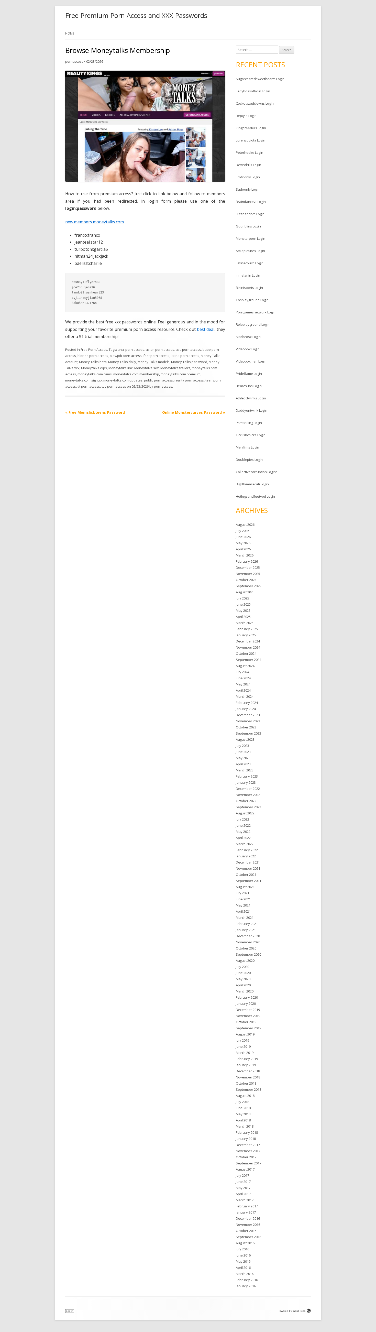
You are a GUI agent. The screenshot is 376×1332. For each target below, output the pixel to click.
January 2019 (246, 1065)
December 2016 (248, 1218)
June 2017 (243, 1181)
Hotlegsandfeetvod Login (255, 496)
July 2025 (242, 598)
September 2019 (248, 1028)
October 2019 (246, 1022)
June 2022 (243, 825)
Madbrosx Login (248, 336)
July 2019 (242, 1040)
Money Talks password (189, 361)
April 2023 (243, 764)
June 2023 (243, 751)
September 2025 (248, 586)
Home (69, 33)
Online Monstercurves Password (193, 412)
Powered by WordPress (291, 1310)
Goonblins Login (248, 226)
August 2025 (245, 592)
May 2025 (243, 610)
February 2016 (247, 1280)
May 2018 (243, 1114)
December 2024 (248, 641)
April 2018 (243, 1120)
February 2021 (247, 923)
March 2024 (244, 696)
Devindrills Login (248, 164)
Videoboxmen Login (251, 361)
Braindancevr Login (251, 201)
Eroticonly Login (248, 177)
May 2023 (243, 758)
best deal (206, 329)
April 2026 (243, 549)
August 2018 (245, 1095)
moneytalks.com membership (136, 374)
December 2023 (248, 715)
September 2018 (248, 1089)
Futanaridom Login (250, 214)
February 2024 (247, 702)
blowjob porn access (126, 355)
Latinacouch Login (249, 263)
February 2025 (247, 629)
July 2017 (242, 1175)
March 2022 (244, 844)
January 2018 (246, 1138)
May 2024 (243, 684)
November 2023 (248, 721)
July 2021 (242, 893)
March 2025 (244, 622)
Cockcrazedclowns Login (255, 103)
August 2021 (245, 887)
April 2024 (243, 690)
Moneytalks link (120, 368)
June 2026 (243, 536)
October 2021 (246, 874)
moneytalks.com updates (122, 380)
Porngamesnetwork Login (255, 312)
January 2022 (246, 856)
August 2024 (245, 665)
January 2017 (246, 1212)
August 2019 (245, 1034)
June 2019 (243, 1046)
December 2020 (248, 936)
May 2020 (243, 979)
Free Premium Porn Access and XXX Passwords (136, 15)
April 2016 (243, 1267)
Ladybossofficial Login (253, 91)
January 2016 (246, 1286)
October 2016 (246, 1230)
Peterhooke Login (249, 152)
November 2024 (248, 647)
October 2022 (246, 801)
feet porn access (156, 355)
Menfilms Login (247, 447)
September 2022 (248, 807)
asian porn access (160, 349)
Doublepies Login (249, 459)
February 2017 (247, 1206)
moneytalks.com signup (83, 380)
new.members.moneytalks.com (94, 222)
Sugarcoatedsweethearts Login (260, 79)
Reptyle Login (246, 115)
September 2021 (248, 880)
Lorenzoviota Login (250, 140)
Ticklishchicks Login (251, 435)
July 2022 (242, 819)
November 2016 (248, 1224)
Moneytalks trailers (175, 368)
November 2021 (248, 868)
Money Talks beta (93, 361)
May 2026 (243, 543)
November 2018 (248, 1077)
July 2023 (242, 745)
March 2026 (244, 555)
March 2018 (244, 1126)
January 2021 (246, 929)
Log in (69, 1310)
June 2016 (243, 1255)
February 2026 (247, 561)
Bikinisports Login (249, 287)
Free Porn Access (94, 349)
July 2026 (242, 530)
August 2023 (245, 739)
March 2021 (244, 917)
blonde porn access (93, 355)
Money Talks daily (122, 361)
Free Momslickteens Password (95, 412)
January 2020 (246, 1003)
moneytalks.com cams (95, 374)
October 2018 (246, 1083)
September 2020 (248, 954)
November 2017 (248, 1151)
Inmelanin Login (248, 275)
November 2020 (248, 942)
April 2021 (243, 911)
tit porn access (89, 386)
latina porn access (185, 355)
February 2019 (247, 1058)
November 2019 (248, 1015)
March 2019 (244, 1052)
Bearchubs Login (249, 386)
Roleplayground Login (253, 324)
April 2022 (243, 837)
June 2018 (243, 1108)
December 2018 (248, 1071)
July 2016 (242, 1249)
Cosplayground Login (252, 300)
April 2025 (243, 616)
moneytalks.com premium (181, 374)
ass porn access (188, 349)
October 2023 (246, 727)
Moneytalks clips (94, 368)
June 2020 (243, 972)
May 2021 (243, 905)
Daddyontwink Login (251, 410)
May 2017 (243, 1187)
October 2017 (246, 1157)
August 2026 (245, 524)
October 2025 (246, 579)
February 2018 (247, 1132)
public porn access (158, 380)
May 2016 (243, 1261)
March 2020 (244, 991)
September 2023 (248, 733)
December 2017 (248, 1144)
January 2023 (246, 782)
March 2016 (244, 1273)
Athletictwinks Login (251, 398)
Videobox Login (248, 349)
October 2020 (246, 948)
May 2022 (243, 831)
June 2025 (243, 604)
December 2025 (248, 567)
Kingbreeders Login (251, 128)
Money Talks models (154, 361)
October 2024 (246, 653)
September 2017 (248, 1163)
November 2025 (248, 573)
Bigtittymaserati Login (252, 484)
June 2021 (243, 899)
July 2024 (242, 672)
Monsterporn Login (250, 238)
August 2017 (245, 1169)
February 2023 (247, 776)
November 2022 (248, 794)
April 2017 (243, 1194)
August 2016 (245, 1243)
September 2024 (248, 659)
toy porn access (114, 386)
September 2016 (248, 1237)
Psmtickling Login (249, 422)
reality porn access (189, 380)
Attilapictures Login (250, 250)
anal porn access (131, 349)
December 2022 (248, 788)
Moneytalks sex (146, 368)
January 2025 (246, 635)
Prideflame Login (249, 373)
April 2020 (243, 985)
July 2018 (242, 1101)
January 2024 (246, 708)
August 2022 (245, 813)
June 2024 (243, 678)
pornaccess (74, 61)
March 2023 (244, 770)
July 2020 (242, 966)
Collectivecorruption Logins (257, 472)
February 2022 (247, 850)
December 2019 (248, 1009)
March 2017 (244, 1200)
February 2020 (247, 997)
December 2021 (248, 862)
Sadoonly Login (248, 189)
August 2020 (245, 960)
